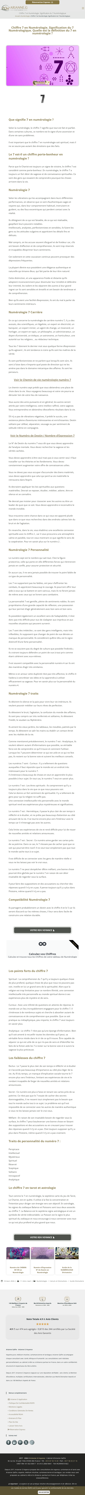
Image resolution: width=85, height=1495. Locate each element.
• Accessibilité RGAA (15, 1414)
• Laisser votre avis (15, 1426)
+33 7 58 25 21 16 (70, 1461)
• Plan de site (13, 1422)
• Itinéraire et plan (14, 1418)
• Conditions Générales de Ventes (20, 1410)
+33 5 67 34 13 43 (51, 1461)
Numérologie (25, 16)
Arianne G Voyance (37, 1458)
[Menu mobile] (83, 8)
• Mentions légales (15, 1407)
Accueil (17, 16)
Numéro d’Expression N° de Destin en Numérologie (42, 1270)
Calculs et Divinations (58, 1281)
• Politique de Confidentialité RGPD (21, 1403)
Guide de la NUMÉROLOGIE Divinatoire (67, 1270)
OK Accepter (44, 1492)
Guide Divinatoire (77, 1281)
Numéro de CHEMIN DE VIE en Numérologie (18, 1270)
